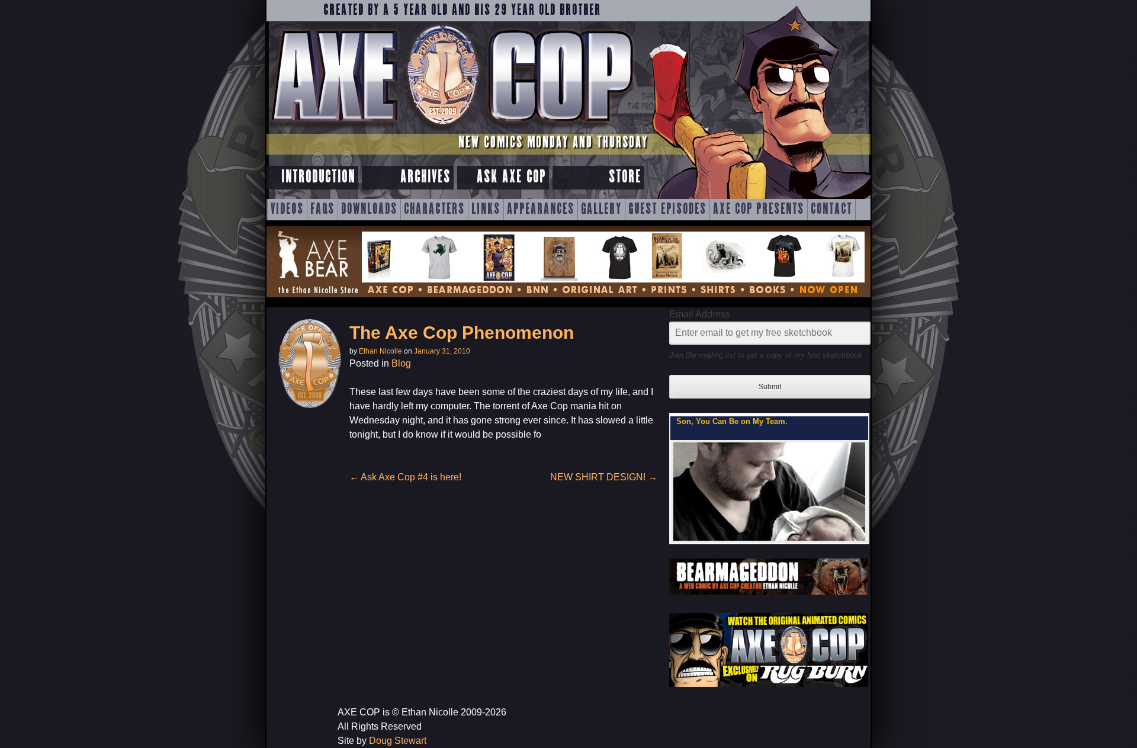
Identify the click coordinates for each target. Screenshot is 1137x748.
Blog (401, 363)
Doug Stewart (397, 741)
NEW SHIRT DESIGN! (603, 477)
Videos (287, 210)
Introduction (318, 177)
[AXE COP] (451, 129)
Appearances (540, 210)
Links (485, 210)
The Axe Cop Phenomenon (461, 332)
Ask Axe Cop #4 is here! (405, 477)
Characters (434, 210)
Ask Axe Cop (511, 177)
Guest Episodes (667, 210)
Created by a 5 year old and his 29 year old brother (462, 11)
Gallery (601, 210)
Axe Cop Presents (758, 210)
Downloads (369, 210)
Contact (831, 210)
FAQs (322, 210)
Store (625, 177)
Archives (425, 177)
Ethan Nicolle (380, 351)
